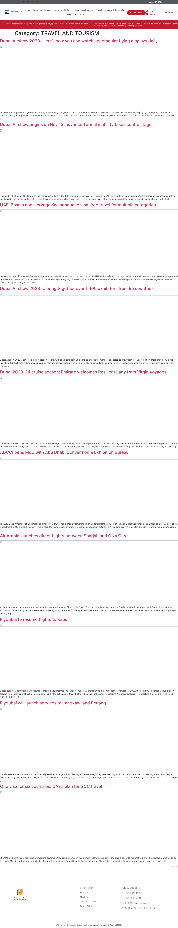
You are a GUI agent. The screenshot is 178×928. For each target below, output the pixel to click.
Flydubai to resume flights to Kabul (34, 619)
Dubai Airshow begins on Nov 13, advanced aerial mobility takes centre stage (76, 124)
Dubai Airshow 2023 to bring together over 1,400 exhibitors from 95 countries (77, 288)
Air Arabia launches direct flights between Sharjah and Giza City (63, 535)
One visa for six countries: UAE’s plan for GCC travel (51, 786)
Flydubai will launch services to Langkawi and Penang (53, 702)
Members (58, 10)
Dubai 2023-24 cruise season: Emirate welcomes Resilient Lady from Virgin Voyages (83, 372)
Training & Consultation (115, 10)
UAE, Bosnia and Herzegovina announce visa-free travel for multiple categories (78, 204)
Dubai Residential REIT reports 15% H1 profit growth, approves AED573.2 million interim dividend (44, 24)
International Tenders (84, 10)
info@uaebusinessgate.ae (138, 903)
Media (68, 14)
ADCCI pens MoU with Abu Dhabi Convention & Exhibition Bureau (64, 452)
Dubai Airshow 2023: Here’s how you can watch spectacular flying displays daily (79, 40)
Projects (99, 10)
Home (27, 10)
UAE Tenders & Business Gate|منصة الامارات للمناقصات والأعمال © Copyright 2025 (89, 925)
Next (174, 866)
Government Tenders (42, 10)
